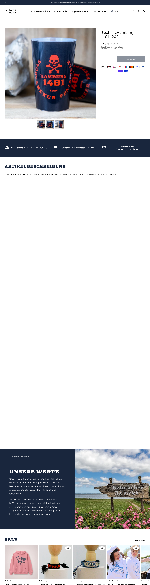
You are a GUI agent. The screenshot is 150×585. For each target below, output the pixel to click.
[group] (50, 73)
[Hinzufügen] (68, 575)
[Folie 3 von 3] (59, 124)
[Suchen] (133, 11)
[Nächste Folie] (142, 567)
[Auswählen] (34, 575)
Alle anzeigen (140, 540)
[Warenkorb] (143, 11)
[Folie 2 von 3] (50, 124)
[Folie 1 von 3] (41, 124)
